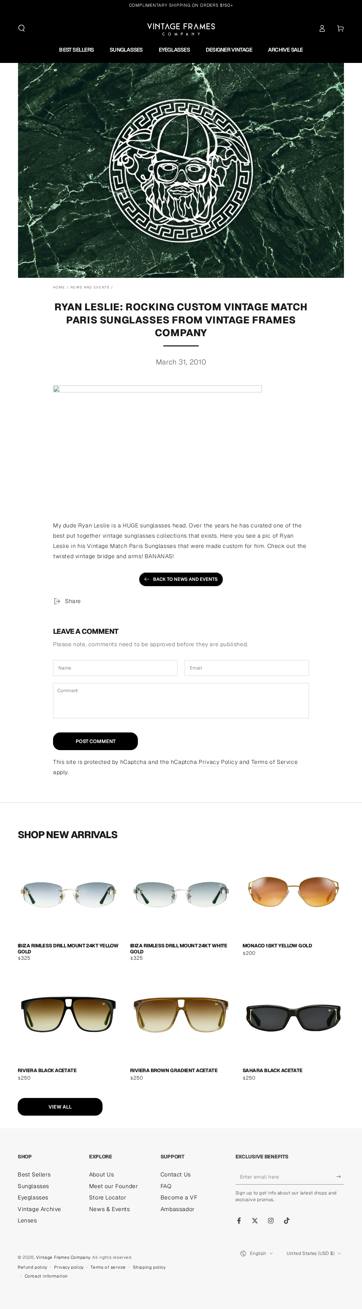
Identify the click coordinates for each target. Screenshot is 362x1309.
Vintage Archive (39, 1209)
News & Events (109, 1209)
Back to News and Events (185, 579)
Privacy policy (68, 1267)
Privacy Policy (218, 762)
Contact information (46, 1276)
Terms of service (108, 1267)
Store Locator (108, 1197)
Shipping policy (149, 1267)
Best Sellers (34, 1174)
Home (59, 287)
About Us (101, 1174)
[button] (21, 28)
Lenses (27, 1220)
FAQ (166, 1186)
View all (60, 1107)
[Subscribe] (340, 1176)
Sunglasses (33, 1186)
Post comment (96, 741)
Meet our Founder (113, 1186)
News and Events (90, 287)
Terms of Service (274, 762)
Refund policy (32, 1267)
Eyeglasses (33, 1197)
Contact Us (175, 1174)
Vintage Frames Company (63, 1257)
